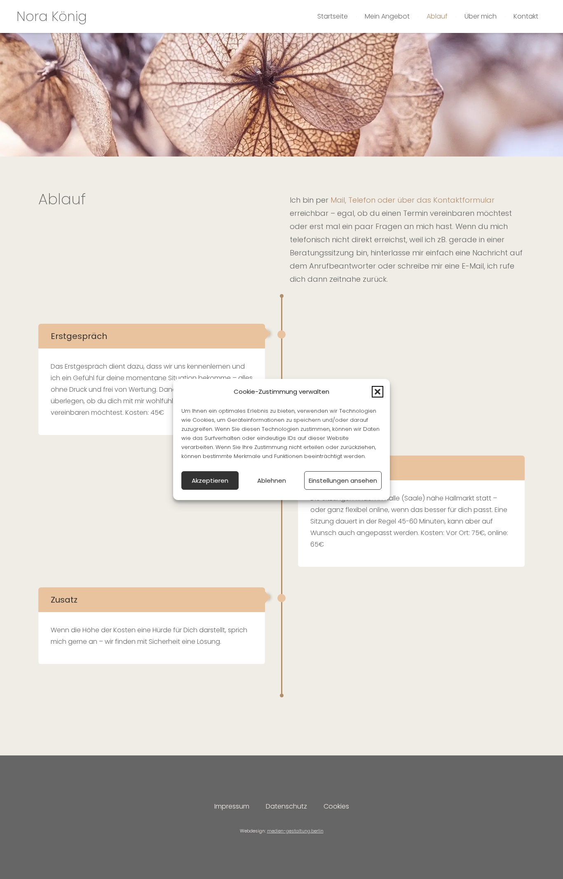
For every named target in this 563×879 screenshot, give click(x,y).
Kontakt (526, 16)
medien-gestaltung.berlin (295, 831)
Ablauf (437, 16)
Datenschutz (286, 806)
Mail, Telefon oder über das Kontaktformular (413, 200)
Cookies (336, 806)
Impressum (231, 806)
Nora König (51, 16)
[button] (377, 392)
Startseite (332, 16)
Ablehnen (271, 480)
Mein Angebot (387, 16)
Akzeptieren (210, 480)
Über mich (480, 16)
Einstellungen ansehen (343, 480)
